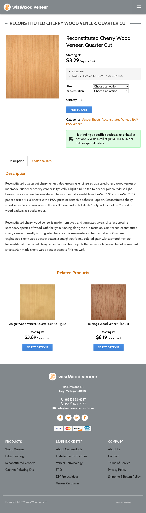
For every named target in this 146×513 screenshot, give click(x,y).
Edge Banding (14, 456)
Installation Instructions (71, 456)
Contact (113, 456)
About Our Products (69, 449)
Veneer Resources (67, 483)
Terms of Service (119, 463)
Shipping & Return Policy (124, 476)
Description (16, 161)
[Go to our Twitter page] (68, 418)
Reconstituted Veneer (116, 119)
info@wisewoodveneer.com (76, 408)
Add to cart (79, 109)
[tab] (16, 161)
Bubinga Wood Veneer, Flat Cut (108, 324)
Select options (37, 347)
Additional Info (42, 161)
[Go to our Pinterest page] (85, 418)
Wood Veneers (15, 449)
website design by (124, 502)
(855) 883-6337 (118, 139)
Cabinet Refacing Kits (19, 469)
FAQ (59, 469)
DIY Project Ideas (67, 476)
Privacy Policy (117, 469)
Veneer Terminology (69, 463)
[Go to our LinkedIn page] (76, 418)
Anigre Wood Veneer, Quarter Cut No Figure (37, 324)
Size (69, 86)
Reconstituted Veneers (20, 463)
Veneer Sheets (91, 119)
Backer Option (75, 91)
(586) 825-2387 (75, 404)
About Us (114, 449)
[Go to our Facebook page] (60, 418)
